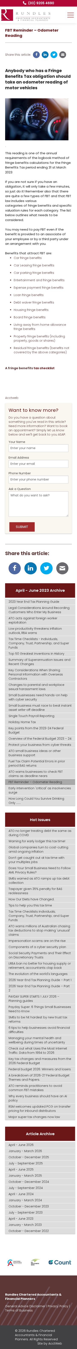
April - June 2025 (21, 1169)
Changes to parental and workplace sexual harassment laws (36, 687)
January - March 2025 (25, 1176)
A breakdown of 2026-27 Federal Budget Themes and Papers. (39, 1077)
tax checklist (44, 368)
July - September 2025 (26, 1163)
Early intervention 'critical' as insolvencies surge (40, 790)
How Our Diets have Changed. (31, 899)
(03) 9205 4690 (40, 3)
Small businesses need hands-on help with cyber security (38, 697)
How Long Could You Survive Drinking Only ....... (36, 800)
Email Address (19, 457)
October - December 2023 (29, 1206)
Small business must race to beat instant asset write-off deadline (40, 707)
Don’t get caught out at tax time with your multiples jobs (36, 860)
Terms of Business (19, 1310)
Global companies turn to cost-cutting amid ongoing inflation (38, 849)
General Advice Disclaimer (25, 1306)
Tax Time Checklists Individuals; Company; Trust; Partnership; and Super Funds (39, 915)
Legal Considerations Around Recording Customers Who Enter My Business (39, 610)
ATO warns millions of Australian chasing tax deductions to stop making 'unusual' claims (39, 930)
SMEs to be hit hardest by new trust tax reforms (38, 1019)
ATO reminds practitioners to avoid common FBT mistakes (35, 1088)
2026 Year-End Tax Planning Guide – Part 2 (39, 988)
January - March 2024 (25, 1200)
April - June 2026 (21, 1145)
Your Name (17, 442)
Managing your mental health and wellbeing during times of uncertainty (37, 1040)
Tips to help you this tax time (30, 905)
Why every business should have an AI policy (38, 1098)
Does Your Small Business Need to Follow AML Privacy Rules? (40, 870)
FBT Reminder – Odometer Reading (35, 782)
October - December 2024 (29, 1182)
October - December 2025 (29, 1157)
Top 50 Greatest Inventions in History (36, 654)
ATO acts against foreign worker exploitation (33, 620)
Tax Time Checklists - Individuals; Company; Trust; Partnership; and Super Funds (39, 643)
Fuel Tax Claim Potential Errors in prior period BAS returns (37, 763)
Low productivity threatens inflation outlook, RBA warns (35, 630)
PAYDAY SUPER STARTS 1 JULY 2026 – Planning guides (34, 998)
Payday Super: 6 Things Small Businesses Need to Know (40, 1009)
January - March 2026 (25, 1151)
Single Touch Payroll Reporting (31, 716)
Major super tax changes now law (34, 1117)
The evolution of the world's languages (38, 974)
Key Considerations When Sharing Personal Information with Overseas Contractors (36, 674)
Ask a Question (20, 489)
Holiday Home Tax (22, 722)
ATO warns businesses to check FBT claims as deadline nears (36, 774)
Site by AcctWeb (49, 1343)
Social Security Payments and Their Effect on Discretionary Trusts (40, 955)
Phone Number (20, 473)
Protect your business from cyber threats (40, 745)
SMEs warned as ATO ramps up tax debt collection (39, 880)
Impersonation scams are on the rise (37, 941)
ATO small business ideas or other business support (35, 753)
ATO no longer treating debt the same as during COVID (40, 833)
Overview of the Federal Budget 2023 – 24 (40, 738)
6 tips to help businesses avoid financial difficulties (39, 1030)
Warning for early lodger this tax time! (37, 841)
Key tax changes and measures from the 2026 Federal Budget (40, 1061)
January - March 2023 (25, 1225)
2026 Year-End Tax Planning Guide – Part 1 (40, 980)
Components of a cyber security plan (37, 947)
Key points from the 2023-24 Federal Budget (36, 730)
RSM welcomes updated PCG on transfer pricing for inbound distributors (40, 1108)
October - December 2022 (29, 1231)
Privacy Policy (58, 1306)
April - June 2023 (21, 1219)
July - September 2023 (26, 1212)
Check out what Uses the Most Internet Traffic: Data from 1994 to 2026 (38, 1050)
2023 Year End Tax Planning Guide (34, 602)
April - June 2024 (21, 1194)
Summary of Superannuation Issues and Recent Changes (39, 662)
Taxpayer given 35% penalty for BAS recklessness (35, 891)
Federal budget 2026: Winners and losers (40, 1069)
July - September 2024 (26, 1188)
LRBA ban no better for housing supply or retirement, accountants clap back (40, 965)
